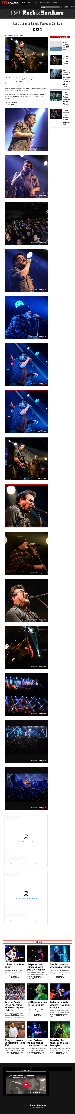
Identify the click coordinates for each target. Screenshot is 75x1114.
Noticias (30, 2)
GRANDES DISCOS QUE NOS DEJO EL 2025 (66, 46)
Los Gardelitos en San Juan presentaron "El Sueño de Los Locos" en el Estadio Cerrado (66, 78)
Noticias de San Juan (45, 2)
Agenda (55, 2)
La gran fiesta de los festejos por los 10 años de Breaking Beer (60, 1042)
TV (73, 7)
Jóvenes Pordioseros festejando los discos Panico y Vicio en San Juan (37, 1042)
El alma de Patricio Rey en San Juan (14, 965)
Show (36, 2)
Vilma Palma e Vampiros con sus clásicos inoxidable (60, 965)
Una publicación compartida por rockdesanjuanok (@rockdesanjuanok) (26, 864)
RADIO (66, 7)
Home (23, 2)
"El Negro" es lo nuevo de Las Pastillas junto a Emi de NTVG (15, 1042)
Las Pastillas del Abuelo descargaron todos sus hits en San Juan (60, 1005)
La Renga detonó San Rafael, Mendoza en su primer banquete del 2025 (66, 117)
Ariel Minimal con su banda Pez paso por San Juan (37, 1003)
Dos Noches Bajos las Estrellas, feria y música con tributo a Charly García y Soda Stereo (14, 1006)
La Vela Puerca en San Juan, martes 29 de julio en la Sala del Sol (66, 98)
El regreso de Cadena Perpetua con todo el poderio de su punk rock (36, 967)
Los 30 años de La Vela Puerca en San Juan (66, 59)
